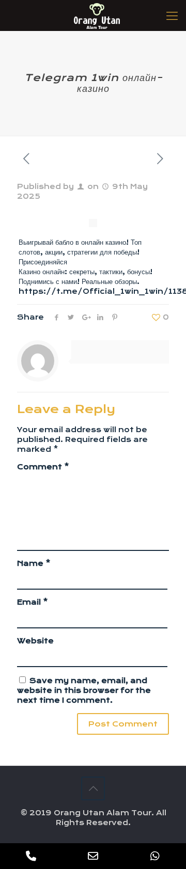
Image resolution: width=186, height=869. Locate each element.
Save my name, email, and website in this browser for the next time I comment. (84, 690)
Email (32, 602)
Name (34, 563)
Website (35, 641)
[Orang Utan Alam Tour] (97, 15)
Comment (43, 467)
